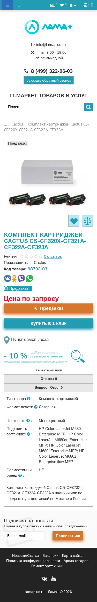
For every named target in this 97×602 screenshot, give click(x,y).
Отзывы (49, 379)
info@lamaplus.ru (51, 44)
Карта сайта (72, 555)
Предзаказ (52, 308)
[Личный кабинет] (73, 5)
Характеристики (48, 370)
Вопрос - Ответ (49, 387)
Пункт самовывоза (30, 339)
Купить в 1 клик (48, 323)
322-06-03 (52, 71)
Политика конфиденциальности (33, 561)
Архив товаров (76, 561)
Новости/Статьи (25, 555)
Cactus (17, 124)
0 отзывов (53, 256)
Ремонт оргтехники (47, 566)
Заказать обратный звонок (48, 80)
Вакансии (50, 555)
